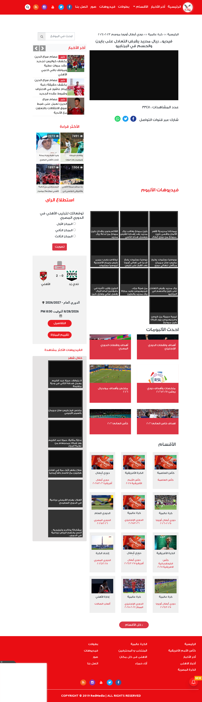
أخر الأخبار (158, 6)
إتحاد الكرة (102, 553)
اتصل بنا (81, 6)
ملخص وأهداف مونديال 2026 (113, 390)
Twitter (125, 119)
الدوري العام (102, 513)
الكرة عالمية (139, 644)
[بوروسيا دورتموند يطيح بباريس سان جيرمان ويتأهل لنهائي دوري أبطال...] (163, 247)
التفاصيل (59, 323)
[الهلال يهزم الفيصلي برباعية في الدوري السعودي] (65, 495)
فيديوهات (107, 6)
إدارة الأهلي (102, 596)
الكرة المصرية (187, 669)
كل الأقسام (134, 624)
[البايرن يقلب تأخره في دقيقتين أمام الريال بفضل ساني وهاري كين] (104, 276)
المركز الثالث (64, 236)
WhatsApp (118, 119)
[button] (36, 48)
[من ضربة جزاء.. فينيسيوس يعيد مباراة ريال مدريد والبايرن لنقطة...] (134, 276)
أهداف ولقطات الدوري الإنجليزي (162, 347)
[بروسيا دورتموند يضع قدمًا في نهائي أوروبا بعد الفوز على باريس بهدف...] (134, 247)
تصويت (60, 246)
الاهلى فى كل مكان (133, 657)
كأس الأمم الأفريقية (182, 650)
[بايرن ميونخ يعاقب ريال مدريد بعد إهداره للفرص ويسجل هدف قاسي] (134, 219)
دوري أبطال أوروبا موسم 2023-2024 (120, 34)
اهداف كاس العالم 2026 (161, 423)
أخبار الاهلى (188, 663)
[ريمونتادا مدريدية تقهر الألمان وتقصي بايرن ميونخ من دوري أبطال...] (163, 219)
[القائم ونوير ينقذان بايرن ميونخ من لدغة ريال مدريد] (104, 219)
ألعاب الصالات (102, 603)
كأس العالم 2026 (118, 423)
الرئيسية (173, 6)
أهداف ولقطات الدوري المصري (114, 347)
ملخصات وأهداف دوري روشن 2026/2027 (161, 390)
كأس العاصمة (165, 472)
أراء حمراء (141, 663)
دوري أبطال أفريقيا (102, 473)
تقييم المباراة (59, 335)
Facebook (133, 119)
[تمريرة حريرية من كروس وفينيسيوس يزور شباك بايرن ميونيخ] (163, 304)
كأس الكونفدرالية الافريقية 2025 (166, 563)
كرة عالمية (155, 34)
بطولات (123, 6)
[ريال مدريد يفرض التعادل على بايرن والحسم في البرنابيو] (163, 276)
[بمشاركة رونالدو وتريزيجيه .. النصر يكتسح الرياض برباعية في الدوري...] (65, 525)
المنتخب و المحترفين (132, 650)
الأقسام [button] (141, 6)
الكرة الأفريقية (134, 472)
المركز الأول (65, 224)
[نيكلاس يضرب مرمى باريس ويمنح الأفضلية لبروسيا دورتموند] (104, 247)
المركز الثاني (64, 230)
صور (93, 6)
